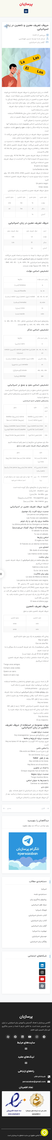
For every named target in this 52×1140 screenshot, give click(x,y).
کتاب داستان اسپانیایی (38, 915)
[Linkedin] (42, 965)
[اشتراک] (5, 26)
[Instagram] (42, 972)
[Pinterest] (15, 1036)
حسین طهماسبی (25, 39)
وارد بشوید (27, 826)
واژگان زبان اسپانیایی (38, 941)
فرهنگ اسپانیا (41, 910)
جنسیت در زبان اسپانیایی (32, 259)
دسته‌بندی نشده (40, 894)
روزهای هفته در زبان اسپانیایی (33, 692)
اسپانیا (44, 889)
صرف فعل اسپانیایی (39, 905)
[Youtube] (42, 979)
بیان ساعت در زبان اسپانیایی (33, 560)
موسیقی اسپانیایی (39, 936)
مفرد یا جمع (20, 127)
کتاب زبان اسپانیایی (39, 920)
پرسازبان (26, 4)
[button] (26, 11)
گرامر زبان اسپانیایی (36, 42)
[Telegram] (44, 1036)
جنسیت (26, 124)
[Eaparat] (42, 986)
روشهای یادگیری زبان (38, 899)
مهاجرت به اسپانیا (39, 931)
